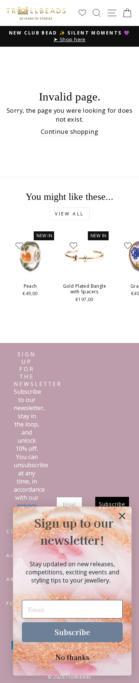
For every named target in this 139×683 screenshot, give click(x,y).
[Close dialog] (122, 515)
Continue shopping (69, 131)
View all (69, 214)
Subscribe (72, 632)
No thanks (72, 657)
